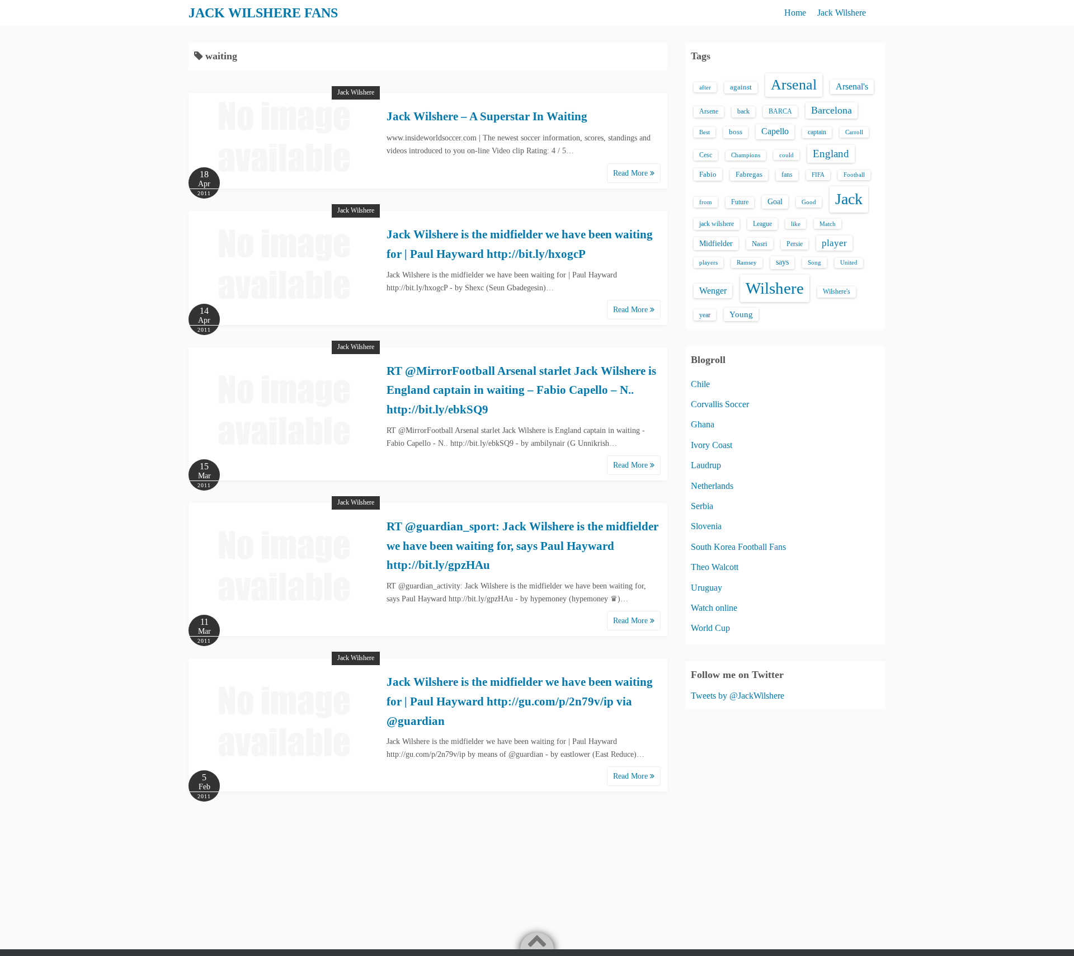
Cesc (705, 155)
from (705, 202)
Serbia (702, 506)
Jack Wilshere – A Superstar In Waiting (487, 116)
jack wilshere (716, 224)
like (795, 223)
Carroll (854, 132)
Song (814, 262)
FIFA (818, 175)
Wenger (713, 290)
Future (739, 202)
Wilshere (775, 288)
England (831, 153)
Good (809, 202)
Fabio (708, 174)
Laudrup (706, 465)
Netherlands (712, 486)
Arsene (708, 111)
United (849, 263)
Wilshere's (836, 291)
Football (854, 175)
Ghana (702, 424)
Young (741, 314)
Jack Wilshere (841, 12)
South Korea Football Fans (738, 547)
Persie (794, 244)
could (786, 155)
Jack (849, 199)
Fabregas (749, 174)
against (741, 87)
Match (827, 223)
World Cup (710, 628)
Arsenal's (852, 86)
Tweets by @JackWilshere (737, 695)
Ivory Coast (711, 445)
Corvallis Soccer (720, 404)
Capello (775, 131)
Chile (700, 384)
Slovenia (706, 526)
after (705, 87)
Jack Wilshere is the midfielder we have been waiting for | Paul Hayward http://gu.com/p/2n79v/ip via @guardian (520, 701)
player (834, 243)
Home (795, 12)
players (708, 262)
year (704, 315)
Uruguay (706, 587)
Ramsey (747, 263)
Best (704, 132)
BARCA (780, 111)
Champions (745, 155)
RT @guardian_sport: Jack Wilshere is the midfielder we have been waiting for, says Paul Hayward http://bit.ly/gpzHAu (522, 546)
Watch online (714, 608)
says (782, 262)
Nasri (759, 243)
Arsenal (794, 85)
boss (735, 132)
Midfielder (716, 243)
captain (817, 132)
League (762, 224)
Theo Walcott (714, 567)
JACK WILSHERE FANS (263, 13)
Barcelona (831, 110)
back (743, 111)
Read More (631, 173)
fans (787, 174)
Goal (775, 201)
